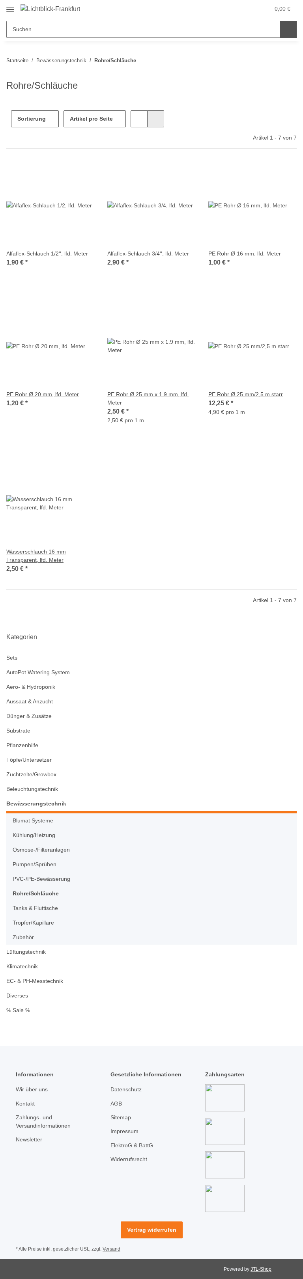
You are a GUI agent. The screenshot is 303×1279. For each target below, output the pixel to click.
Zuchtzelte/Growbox (31, 774)
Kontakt (25, 1103)
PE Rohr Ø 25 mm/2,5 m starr (245, 394)
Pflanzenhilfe (22, 745)
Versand (111, 1249)
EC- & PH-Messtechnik (34, 981)
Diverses (17, 995)
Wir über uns (32, 1089)
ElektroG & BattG (131, 1145)
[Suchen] (288, 29)
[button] (232, 9)
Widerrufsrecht (128, 1159)
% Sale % (18, 1010)
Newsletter (29, 1139)
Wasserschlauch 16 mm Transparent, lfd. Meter (36, 555)
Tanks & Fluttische (35, 908)
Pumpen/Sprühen (34, 864)
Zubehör (23, 937)
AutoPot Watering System (38, 672)
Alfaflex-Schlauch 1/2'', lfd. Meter (47, 253)
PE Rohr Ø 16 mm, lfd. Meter (244, 253)
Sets (11, 657)
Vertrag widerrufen (151, 1230)
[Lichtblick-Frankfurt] (50, 9)
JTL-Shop (261, 1269)
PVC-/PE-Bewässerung (41, 879)
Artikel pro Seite (91, 119)
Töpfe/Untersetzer (29, 760)
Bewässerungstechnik (36, 803)
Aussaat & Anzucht (29, 701)
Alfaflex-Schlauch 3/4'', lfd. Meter (148, 253)
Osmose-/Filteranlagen (41, 849)
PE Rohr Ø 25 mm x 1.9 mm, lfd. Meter (148, 398)
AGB (116, 1103)
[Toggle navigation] (10, 6)
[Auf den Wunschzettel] (81, 174)
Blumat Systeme (33, 820)
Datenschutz (126, 1089)
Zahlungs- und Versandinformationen (43, 1121)
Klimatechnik (22, 966)
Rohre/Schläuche (36, 893)
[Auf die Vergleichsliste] (60, 174)
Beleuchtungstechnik (32, 789)
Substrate (18, 730)
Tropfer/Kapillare (33, 922)
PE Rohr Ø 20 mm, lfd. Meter (42, 394)
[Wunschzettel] (248, 9)
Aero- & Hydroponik (30, 687)
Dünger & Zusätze (29, 716)
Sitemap (120, 1117)
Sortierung (31, 119)
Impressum (124, 1131)
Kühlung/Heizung (34, 835)
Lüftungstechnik (26, 952)
